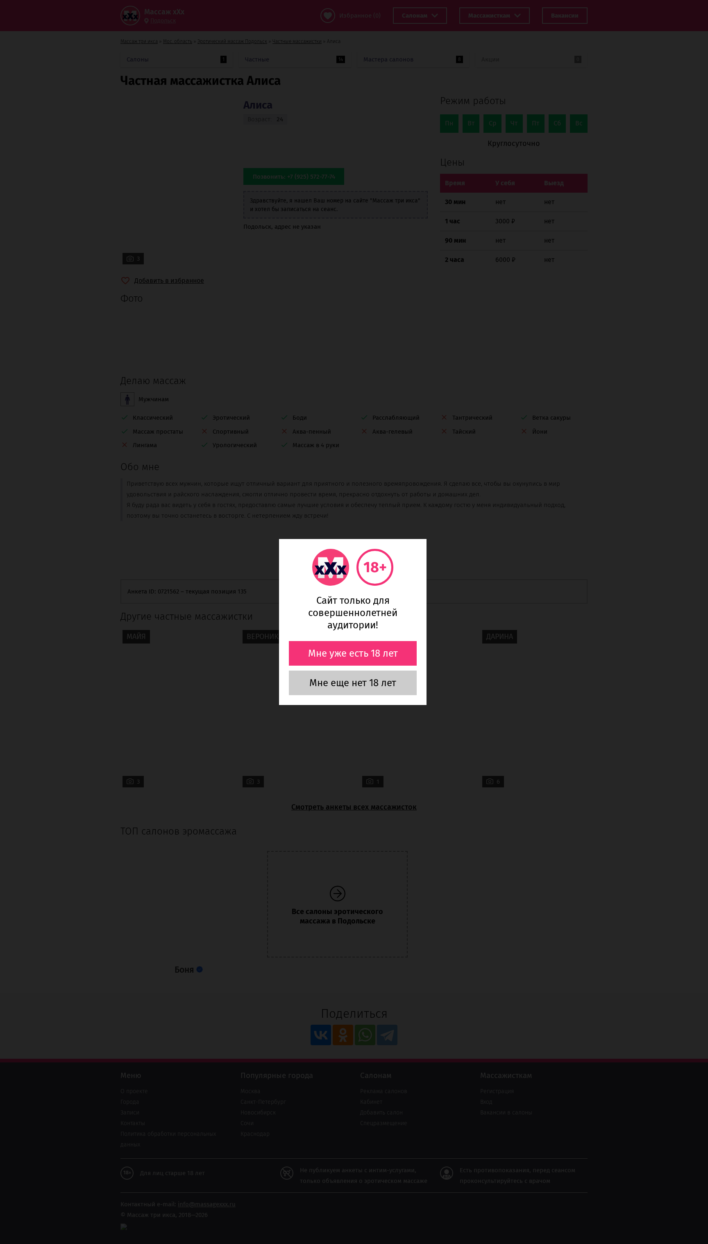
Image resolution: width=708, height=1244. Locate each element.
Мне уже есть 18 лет (353, 653)
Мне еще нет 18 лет (352, 683)
